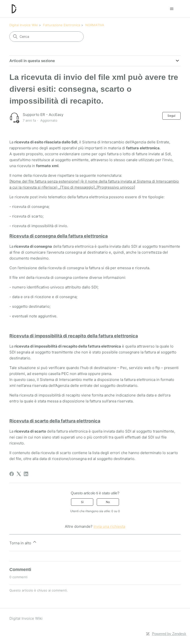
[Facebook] (11, 474)
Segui (171, 115)
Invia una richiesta (109, 526)
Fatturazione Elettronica (61, 25)
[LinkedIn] (26, 474)
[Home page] (14, 8)
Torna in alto (20, 543)
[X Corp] (19, 474)
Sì (82, 502)
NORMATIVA (94, 25)
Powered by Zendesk (169, 634)
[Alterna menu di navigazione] (172, 9)
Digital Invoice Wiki (23, 25)
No (108, 502)
